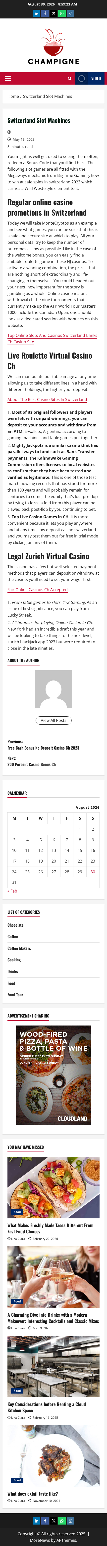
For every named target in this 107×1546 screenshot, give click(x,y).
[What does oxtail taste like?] (53, 1456)
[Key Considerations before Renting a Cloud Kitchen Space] (53, 1366)
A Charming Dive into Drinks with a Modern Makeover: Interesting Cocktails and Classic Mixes (53, 1317)
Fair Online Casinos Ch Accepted (37, 589)
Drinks (12, 971)
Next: (31, 761)
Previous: (43, 744)
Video (96, 78)
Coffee (12, 936)
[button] (7, 78)
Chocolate (15, 925)
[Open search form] (70, 78)
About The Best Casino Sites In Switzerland (47, 399)
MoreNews (40, 1540)
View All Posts (53, 720)
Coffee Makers (19, 948)
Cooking (14, 960)
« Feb (12, 891)
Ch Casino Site (20, 342)
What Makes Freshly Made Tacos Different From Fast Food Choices (50, 1228)
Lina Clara (18, 1239)
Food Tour (15, 995)
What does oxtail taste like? (32, 1493)
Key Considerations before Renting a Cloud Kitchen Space (46, 1407)
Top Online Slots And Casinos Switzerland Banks (52, 335)
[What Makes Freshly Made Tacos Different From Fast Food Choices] (53, 1188)
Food (11, 983)
